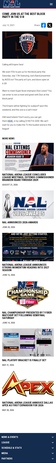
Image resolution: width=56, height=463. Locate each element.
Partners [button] (6, 458)
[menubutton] (51, 4)
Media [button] (4, 453)
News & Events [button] (9, 437)
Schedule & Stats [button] (11, 448)
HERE (10, 121)
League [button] (5, 442)
